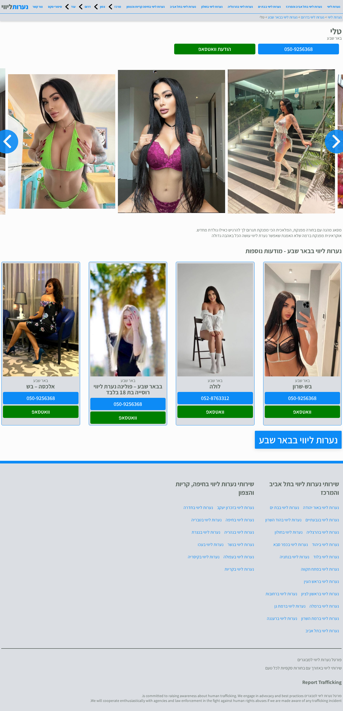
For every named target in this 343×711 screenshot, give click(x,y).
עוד (73, 7)
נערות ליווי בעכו (210, 544)
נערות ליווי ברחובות (281, 594)
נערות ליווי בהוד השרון (283, 520)
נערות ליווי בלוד (326, 557)
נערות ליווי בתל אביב (183, 7)
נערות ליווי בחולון (212, 7)
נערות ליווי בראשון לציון (320, 594)
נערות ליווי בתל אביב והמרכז (304, 7)
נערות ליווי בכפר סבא (290, 544)
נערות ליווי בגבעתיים (322, 520)
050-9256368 (298, 49)
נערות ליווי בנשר (241, 544)
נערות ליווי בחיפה (240, 520)
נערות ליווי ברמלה (324, 606)
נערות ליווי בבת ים (269, 7)
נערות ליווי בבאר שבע (298, 439)
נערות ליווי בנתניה (294, 557)
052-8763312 (215, 398)
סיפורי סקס (55, 7)
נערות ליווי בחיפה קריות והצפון (145, 7)
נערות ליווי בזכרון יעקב (235, 507)
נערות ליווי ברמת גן (289, 606)
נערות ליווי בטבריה (206, 520)
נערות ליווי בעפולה (238, 557)
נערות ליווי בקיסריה (203, 557)
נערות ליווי (333, 7)
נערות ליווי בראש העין (321, 581)
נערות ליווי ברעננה (282, 618)
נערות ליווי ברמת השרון (320, 618)
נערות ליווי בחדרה (198, 507)
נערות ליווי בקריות (239, 569)
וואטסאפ (302, 411)
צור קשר (37, 7)
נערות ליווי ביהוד (325, 544)
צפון (102, 7)
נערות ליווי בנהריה (239, 532)
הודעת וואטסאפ (214, 49)
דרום (88, 7)
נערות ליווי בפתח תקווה (320, 569)
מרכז (117, 7)
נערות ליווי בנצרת (206, 532)
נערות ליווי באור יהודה (321, 507)
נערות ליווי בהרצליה (240, 7)
